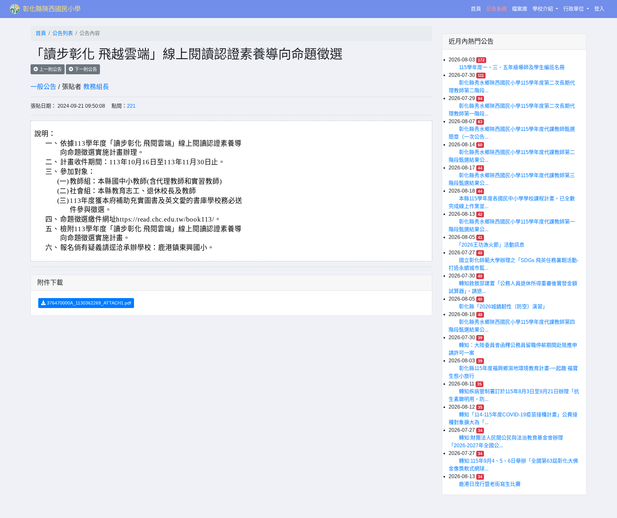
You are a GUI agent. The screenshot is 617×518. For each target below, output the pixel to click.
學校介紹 (543, 9)
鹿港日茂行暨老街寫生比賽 (490, 484)
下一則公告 (85, 69)
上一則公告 (50, 69)
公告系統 (496, 9)
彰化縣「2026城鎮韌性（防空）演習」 (503, 306)
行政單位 (574, 9)
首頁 (477, 9)
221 (131, 106)
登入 (599, 9)
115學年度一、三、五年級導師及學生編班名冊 (512, 67)
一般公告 (43, 86)
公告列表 (62, 33)
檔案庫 (519, 9)
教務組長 (96, 86)
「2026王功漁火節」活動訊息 (491, 245)
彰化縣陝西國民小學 (52, 9)
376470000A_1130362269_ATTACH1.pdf (88, 302)
